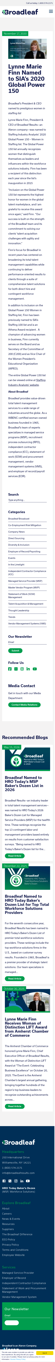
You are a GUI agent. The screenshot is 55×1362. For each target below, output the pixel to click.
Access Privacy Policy (18, 1359)
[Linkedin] (28, 668)
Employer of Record (14, 1278)
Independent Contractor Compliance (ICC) (27, 573)
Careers (7, 1213)
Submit (15, 650)
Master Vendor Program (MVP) (24, 587)
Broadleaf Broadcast (18, 518)
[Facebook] (10, 668)
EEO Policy (8, 1239)
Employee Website (13, 1255)
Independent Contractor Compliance (24, 1283)
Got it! (45, 1353)
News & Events (11, 1218)
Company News (16, 531)
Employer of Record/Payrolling (24, 551)
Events (11, 558)
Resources (8, 1224)
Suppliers (8, 1229)
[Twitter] (16, 668)
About (5, 1208)
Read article (14, 855)
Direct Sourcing (16, 538)
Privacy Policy (10, 1244)
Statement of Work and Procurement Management (24, 1290)
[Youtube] (35, 668)
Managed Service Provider (18, 1272)
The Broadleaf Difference (17, 1234)
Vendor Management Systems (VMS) (27, 623)
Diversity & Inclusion (18, 545)
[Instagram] (22, 668)
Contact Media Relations (24, 704)
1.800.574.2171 (45, 3)
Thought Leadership (18, 610)
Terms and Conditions (15, 1249)
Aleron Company (27, 1345)
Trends (11, 617)
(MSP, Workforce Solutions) (18, 1190)
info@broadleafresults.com (18, 1173)
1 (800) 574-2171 (12, 1167)
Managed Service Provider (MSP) (25, 581)
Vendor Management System (19, 1297)
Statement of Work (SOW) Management (21, 596)
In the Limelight (16, 564)
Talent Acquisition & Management (25, 603)
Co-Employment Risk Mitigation (24, 525)
